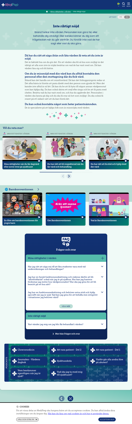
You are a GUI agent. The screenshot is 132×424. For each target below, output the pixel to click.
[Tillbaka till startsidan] (10, 5)
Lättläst (113, 17)
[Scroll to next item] (69, 176)
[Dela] (70, 398)
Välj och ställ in (26, 419)
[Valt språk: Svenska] (118, 4)
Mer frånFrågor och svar (67, 334)
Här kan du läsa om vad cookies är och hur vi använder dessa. (78, 413)
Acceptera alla (107, 419)
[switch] (123, 17)
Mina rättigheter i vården (60, 11)
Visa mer (66, 306)
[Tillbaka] (61, 398)
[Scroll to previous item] (63, 176)
